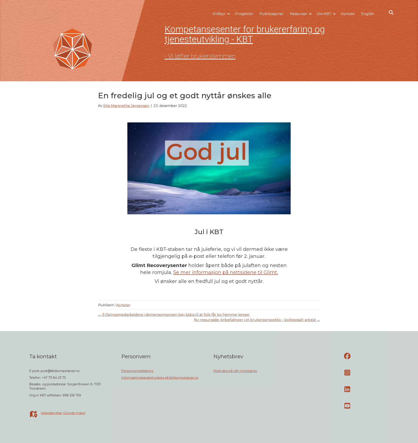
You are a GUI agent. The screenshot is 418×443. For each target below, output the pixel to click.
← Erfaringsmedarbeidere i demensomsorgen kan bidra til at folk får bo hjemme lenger (174, 315)
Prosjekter (244, 14)
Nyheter (123, 305)
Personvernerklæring (137, 371)
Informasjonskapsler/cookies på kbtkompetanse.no (159, 378)
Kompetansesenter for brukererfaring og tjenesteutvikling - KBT (245, 34)
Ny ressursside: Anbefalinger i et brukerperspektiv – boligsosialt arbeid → (257, 320)
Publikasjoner (272, 14)
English (367, 14)
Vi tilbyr (219, 14)
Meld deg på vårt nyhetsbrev (235, 371)
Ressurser (298, 14)
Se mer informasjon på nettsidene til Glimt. (225, 272)
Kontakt (348, 14)
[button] (229, 14)
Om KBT (324, 14)
